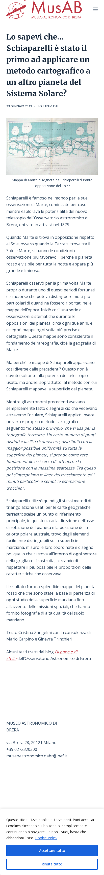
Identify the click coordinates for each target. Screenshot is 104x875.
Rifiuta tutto (52, 864)
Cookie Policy (46, 837)
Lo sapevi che (48, 106)
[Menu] (95, 9)
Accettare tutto (52, 850)
